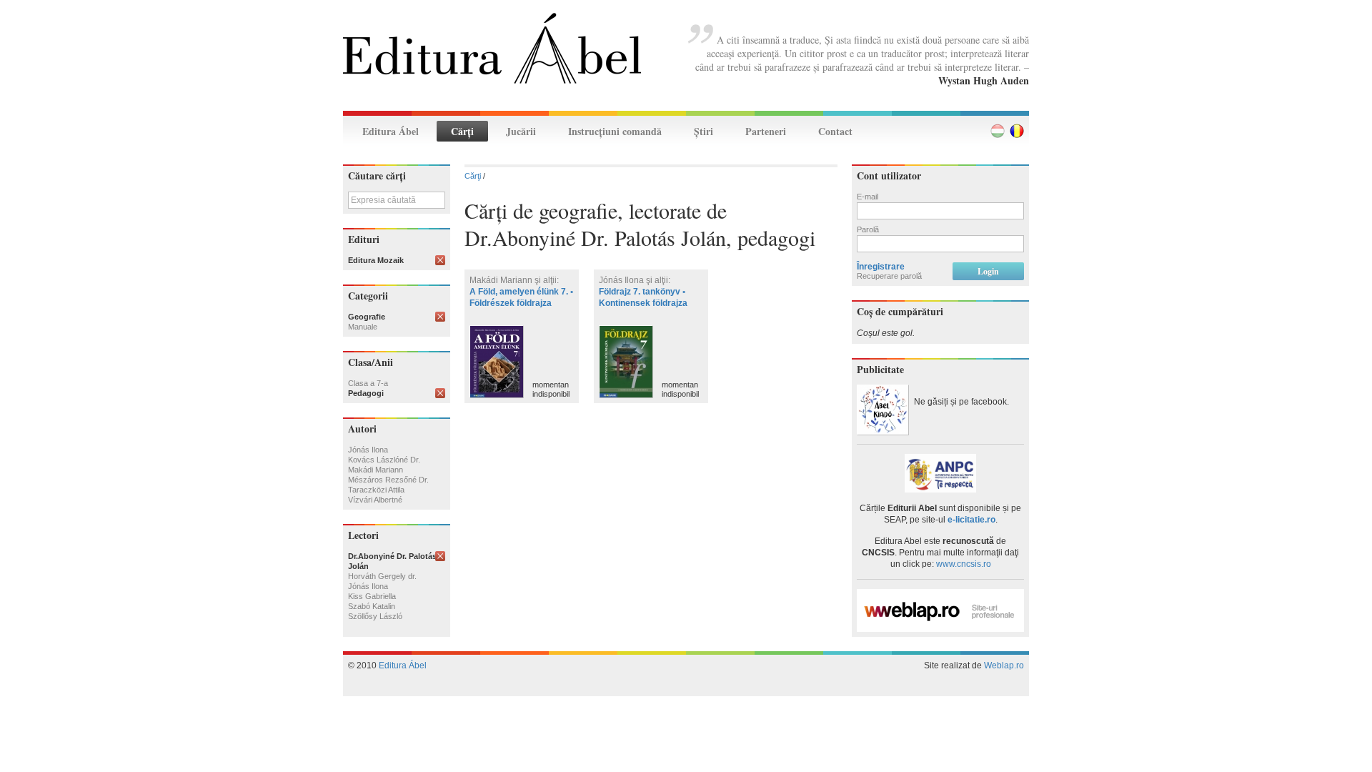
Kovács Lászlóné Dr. (384, 459)
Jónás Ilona (368, 449)
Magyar (997, 131)
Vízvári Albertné (375, 499)
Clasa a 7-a (368, 383)
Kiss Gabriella (372, 596)
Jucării (521, 131)
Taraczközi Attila (376, 489)
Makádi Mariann (375, 469)
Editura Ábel (390, 131)
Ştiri (703, 131)
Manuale (362, 326)
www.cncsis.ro (963, 564)
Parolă (868, 229)
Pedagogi (366, 393)
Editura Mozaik (376, 260)
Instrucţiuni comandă (615, 131)
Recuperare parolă (889, 276)
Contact (835, 131)
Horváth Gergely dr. (382, 576)
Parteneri (765, 131)
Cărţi (462, 131)
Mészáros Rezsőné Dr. (388, 479)
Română (1017, 131)
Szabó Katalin (371, 606)
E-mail (867, 196)
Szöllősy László (375, 616)
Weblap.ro (1004, 665)
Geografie (366, 316)
